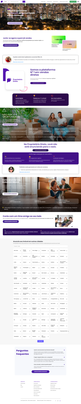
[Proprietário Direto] (2, 1)
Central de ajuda (23, 383)
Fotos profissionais (36, 390)
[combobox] (16, 2)
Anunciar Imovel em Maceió (40, 150)
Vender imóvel (43, 1)
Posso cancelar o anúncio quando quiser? (49, 364)
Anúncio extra (36, 393)
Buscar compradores (36, 386)
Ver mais (40, 341)
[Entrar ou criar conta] (78, 2)
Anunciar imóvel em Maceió (10, 124)
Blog (21, 385)
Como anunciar (36, 383)
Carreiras (22, 386)
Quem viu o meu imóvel (37, 392)
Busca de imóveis (52, 385)
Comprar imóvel (49, 1)
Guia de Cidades (52, 386)
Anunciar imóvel (73, 1)
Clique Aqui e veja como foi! (18, 61)
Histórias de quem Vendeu (64, 1)
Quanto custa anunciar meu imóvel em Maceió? (49, 350)
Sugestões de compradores (37, 385)
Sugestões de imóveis (53, 383)
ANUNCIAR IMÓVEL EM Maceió (15, 23)
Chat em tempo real (36, 395)
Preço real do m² (55, 1)
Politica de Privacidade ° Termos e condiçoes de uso (44, 400)
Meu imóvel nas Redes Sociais (38, 388)
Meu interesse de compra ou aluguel (55, 388)
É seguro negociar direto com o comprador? (49, 357)
